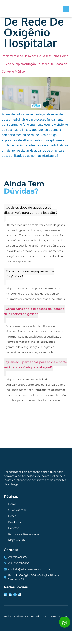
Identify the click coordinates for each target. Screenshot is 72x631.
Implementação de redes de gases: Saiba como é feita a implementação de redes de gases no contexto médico (35, 63)
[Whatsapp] (19, 594)
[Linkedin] (5, 594)
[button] (66, 9)
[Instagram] (10, 594)
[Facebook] (15, 594)
